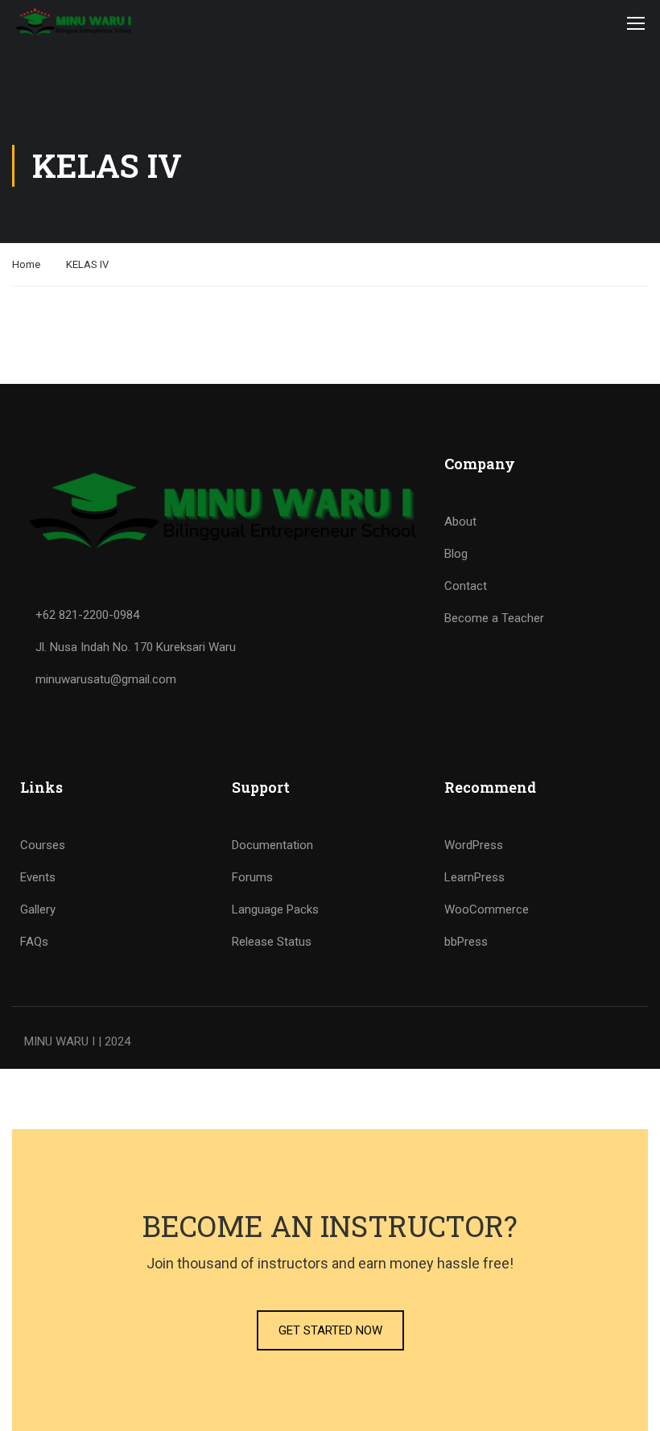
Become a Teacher (494, 618)
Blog (456, 553)
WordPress (473, 845)
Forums (252, 877)
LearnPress (474, 877)
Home (26, 264)
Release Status (271, 941)
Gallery (38, 909)
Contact (465, 586)
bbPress (466, 941)
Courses (42, 845)
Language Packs (275, 909)
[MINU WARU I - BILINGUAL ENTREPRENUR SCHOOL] (73, 22)
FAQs (34, 941)
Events (38, 877)
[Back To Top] (628, 1403)
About (460, 521)
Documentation (272, 845)
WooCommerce (486, 909)
